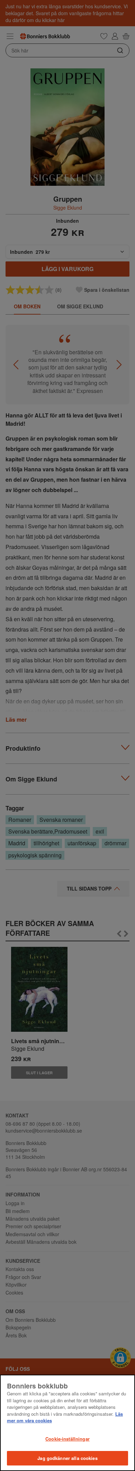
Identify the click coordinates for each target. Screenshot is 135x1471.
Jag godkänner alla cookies (67, 1458)
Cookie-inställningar (67, 1438)
